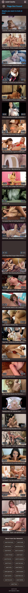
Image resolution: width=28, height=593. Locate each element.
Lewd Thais (14, 584)
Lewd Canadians (19, 550)
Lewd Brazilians (19, 546)
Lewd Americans (9, 542)
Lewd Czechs (10, 2)
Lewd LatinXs (8, 575)
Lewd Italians (18, 567)
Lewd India (9, 567)
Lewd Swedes (19, 580)
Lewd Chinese (9, 555)
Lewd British (8, 550)
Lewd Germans (19, 563)
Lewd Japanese (8, 571)
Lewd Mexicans (19, 575)
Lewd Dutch (19, 555)
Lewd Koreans (19, 571)
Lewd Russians (8, 580)
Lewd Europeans (19, 559)
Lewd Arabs (20, 542)
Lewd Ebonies (7, 559)
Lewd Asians (8, 546)
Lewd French (8, 563)
